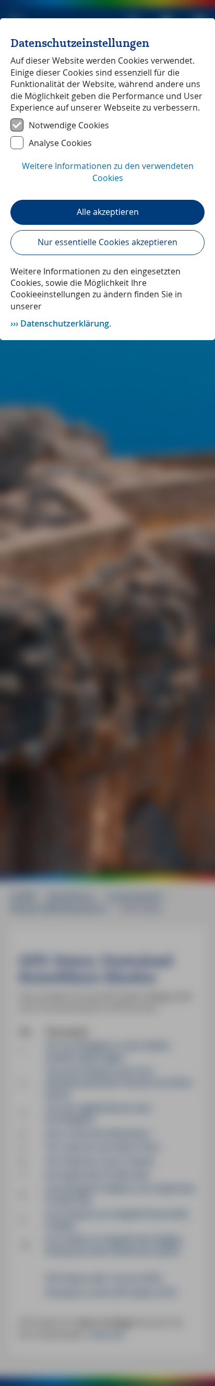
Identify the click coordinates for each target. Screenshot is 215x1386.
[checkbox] (107, 125)
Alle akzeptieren (108, 212)
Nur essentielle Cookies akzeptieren (107, 242)
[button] (107, 177)
